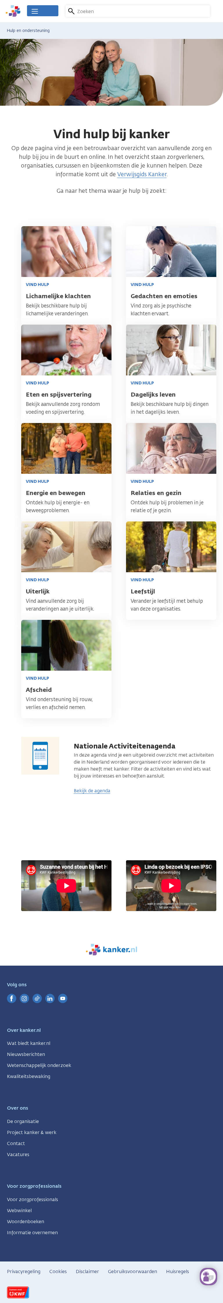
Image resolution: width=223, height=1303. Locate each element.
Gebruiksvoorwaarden (132, 1271)
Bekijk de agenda (92, 791)
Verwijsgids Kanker (142, 174)
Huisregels (177, 1271)
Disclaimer (87, 1271)
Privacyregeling (23, 1271)
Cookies (58, 1271)
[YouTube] (62, 998)
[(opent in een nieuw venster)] (11, 998)
